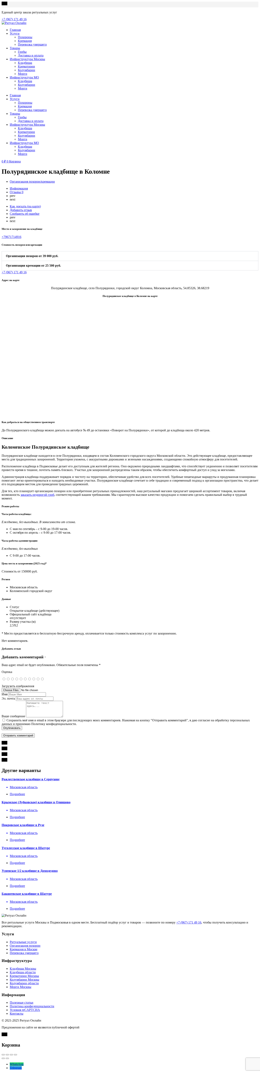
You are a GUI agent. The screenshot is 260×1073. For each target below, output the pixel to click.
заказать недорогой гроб (37, 494)
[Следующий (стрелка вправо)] (7, 1058)
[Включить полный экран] (11, 1054)
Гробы (22, 51)
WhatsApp (17, 1064)
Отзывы (16, 192)
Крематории (26, 66)
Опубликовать (12, 728)
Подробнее (17, 794)
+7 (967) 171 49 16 (188, 922)
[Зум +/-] (15, 1054)
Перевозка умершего (32, 44)
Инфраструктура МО (24, 77)
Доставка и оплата (30, 55)
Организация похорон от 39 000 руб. (32, 256)
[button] (130, 256)
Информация (19, 188)
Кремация (25, 41)
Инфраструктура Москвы (27, 59)
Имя (5, 694)
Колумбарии (26, 70)
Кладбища (25, 62)
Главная (15, 30)
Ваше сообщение (13, 716)
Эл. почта (8, 698)
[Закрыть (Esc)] (3, 1054)
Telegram (16, 1068)
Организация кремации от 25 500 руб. (33, 265)
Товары (15, 48)
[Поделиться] (7, 1054)
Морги (22, 73)
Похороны (25, 37)
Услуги (15, 33)
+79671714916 (11, 237)
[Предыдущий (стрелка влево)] (3, 1058)
